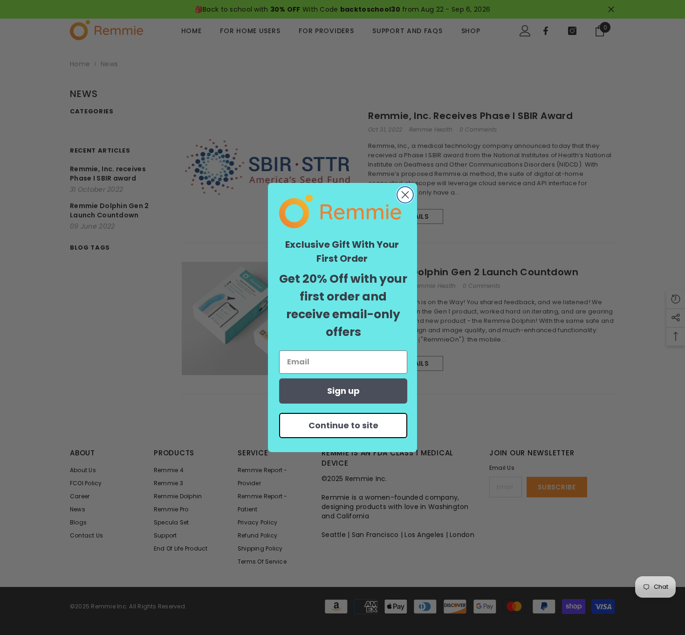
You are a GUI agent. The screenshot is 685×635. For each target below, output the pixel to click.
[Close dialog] (405, 195)
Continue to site (343, 425)
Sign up (343, 391)
